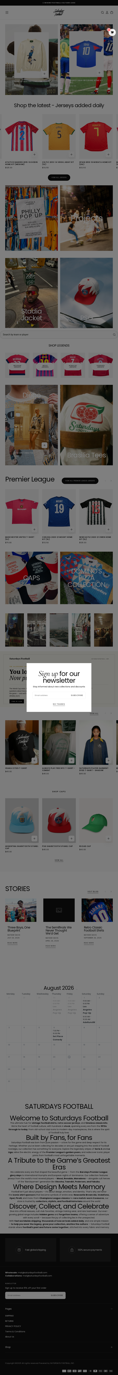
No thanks (59, 704)
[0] (112, 33)
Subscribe (77, 695)
